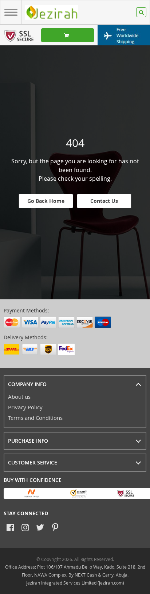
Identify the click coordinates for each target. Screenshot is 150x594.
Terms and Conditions (35, 417)
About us (19, 396)
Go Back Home (45, 200)
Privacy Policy (25, 407)
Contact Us (104, 200)
